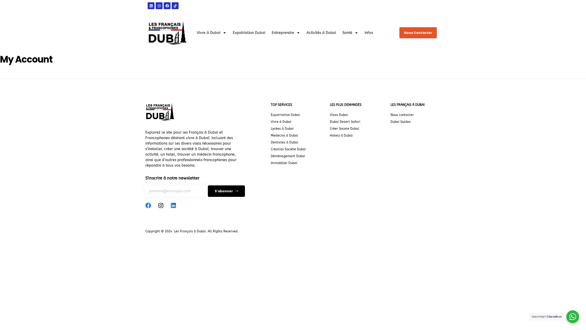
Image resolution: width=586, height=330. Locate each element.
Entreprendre (283, 32)
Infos (369, 32)
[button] (418, 32)
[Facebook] (148, 205)
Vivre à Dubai (208, 32)
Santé (347, 32)
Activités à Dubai (321, 32)
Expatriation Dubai (249, 32)
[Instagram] (161, 205)
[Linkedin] (173, 205)
